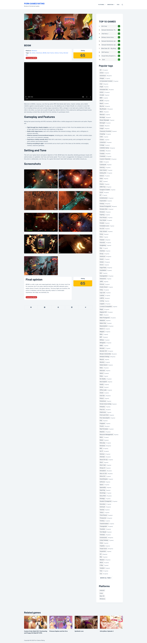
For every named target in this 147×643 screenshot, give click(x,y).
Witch (101, 562)
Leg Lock (102, 292)
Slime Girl (102, 476)
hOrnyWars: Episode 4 (106, 631)
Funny (61, 53)
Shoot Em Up (103, 459)
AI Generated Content (106, 81)
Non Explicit (103, 381)
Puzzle (102, 426)
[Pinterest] (58, 307)
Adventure (39, 53)
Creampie (102, 156)
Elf (100, 195)
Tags (118, 4)
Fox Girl (102, 228)
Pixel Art (102, 409)
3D (30, 53)
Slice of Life (103, 473)
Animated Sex (104, 89)
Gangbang (103, 245)
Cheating (102, 134)
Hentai (102, 262)
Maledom (102, 320)
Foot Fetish (103, 220)
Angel (101, 86)
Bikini (101, 111)
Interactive (103, 278)
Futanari (102, 239)
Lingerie (102, 303)
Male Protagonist (105, 317)
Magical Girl (103, 312)
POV (101, 420)
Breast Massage (104, 120)
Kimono (102, 284)
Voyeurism (103, 551)
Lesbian (102, 295)
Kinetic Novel (103, 287)
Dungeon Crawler (105, 189)
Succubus (102, 504)
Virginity (102, 546)
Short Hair (103, 465)
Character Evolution (105, 131)
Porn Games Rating (34, 3)
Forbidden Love (104, 226)
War (101, 557)
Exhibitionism (103, 198)
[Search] (122, 4)
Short (101, 462)
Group (101, 253)
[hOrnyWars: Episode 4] (111, 622)
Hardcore (102, 256)
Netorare (102, 370)
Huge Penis (103, 267)
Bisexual (102, 114)
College (102, 145)
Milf (101, 337)
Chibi (101, 136)
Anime (101, 92)
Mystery (102, 362)
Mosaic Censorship (105, 354)
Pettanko (102, 406)
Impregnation (103, 276)
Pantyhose (103, 401)
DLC (101, 181)
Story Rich (103, 495)
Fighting (102, 214)
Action (33, 53)
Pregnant (102, 423)
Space (101, 484)
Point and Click (104, 415)
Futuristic (102, 242)
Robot (101, 440)
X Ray (101, 565)
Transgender (103, 526)
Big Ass (102, 106)
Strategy (102, 498)
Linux (101, 593)
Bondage (102, 117)
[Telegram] (85, 307)
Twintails (102, 534)
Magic (101, 309)
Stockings (103, 493)
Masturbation (103, 326)
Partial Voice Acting (105, 404)
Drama (102, 184)
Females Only (103, 209)
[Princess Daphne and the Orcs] (60, 622)
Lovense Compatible (106, 306)
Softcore (102, 482)
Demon (57, 53)
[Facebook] (31, 307)
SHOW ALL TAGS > (105, 578)
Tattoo (102, 512)
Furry (101, 237)
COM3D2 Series (104, 148)
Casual (102, 125)
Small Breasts (104, 479)
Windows (34, 50)
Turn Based (103, 532)
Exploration (103, 200)
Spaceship (103, 487)
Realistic (102, 431)
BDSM (44, 53)
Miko (101, 334)
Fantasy (102, 203)
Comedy (102, 150)
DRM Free (102, 187)
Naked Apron (103, 365)
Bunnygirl (102, 123)
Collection (103, 142)
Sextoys (102, 454)
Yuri (101, 573)
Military (102, 340)
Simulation (103, 470)
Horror (102, 264)
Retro (101, 437)
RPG (101, 448)
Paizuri (102, 398)
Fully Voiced (103, 231)
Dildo (101, 178)
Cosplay (102, 153)
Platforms (101, 4)
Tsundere (102, 529)
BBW (101, 98)
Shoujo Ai (102, 468)
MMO (101, 345)
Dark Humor (50, 53)
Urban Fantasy (104, 540)
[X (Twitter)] (44, 307)
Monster (102, 348)
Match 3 (102, 328)
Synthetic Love (79, 631)
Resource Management (106, 434)
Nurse (101, 387)
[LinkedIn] (72, 307)
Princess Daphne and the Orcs (58, 631)
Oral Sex (102, 395)
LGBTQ (102, 298)
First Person (103, 217)
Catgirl (102, 128)
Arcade (102, 95)
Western (102, 559)
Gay (101, 248)
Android (102, 590)
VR (100, 554)
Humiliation (103, 270)
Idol (101, 273)
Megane (102, 331)
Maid (101, 315)
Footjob (102, 223)
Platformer (103, 412)
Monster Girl (103, 351)
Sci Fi (101, 451)
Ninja (101, 376)
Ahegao (102, 78)
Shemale (102, 456)
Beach (101, 103)
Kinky (101, 290)
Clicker (102, 139)
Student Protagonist (105, 501)
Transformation (104, 523)
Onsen (101, 392)
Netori (101, 373)
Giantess (102, 251)
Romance (102, 445)
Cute (101, 162)
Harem (102, 259)
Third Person (103, 515)
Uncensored (103, 537)
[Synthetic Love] (86, 622)
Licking (102, 301)
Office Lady (103, 390)
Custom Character (105, 159)
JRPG (101, 281)
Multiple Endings (104, 356)
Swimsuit (102, 507)
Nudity (102, 384)
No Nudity (103, 379)
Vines (101, 543)
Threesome (103, 518)
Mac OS (102, 596)
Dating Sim (103, 173)
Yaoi (101, 571)
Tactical (102, 509)
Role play (102, 443)
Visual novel (103, 548)
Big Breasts (103, 109)
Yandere (102, 568)
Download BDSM (31, 58)
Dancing (102, 167)
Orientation (110, 4)
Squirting (102, 490)
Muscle (102, 359)
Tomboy (102, 520)
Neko (101, 367)
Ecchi (101, 192)
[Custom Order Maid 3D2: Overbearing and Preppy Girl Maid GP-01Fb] (35, 622)
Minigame (102, 342)
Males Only (103, 323)
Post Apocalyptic (105, 418)
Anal (101, 84)
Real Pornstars (104, 429)
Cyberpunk (103, 164)
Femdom (102, 212)
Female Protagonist (105, 206)
